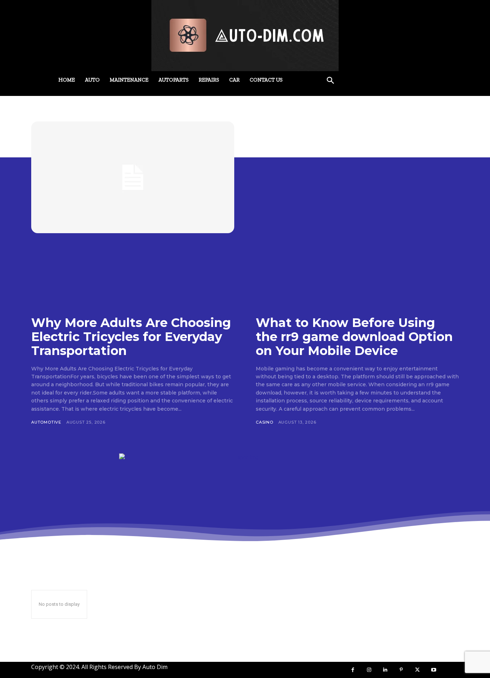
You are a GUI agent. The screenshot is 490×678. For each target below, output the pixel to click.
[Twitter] (417, 670)
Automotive (46, 422)
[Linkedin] (385, 670)
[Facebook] (353, 670)
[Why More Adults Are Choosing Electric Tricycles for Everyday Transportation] (132, 177)
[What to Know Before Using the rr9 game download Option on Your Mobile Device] (357, 177)
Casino (264, 422)
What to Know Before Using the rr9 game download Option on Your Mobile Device (354, 336)
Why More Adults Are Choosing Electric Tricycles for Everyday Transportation (131, 336)
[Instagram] (369, 670)
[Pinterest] (401, 670)
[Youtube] (433, 670)
